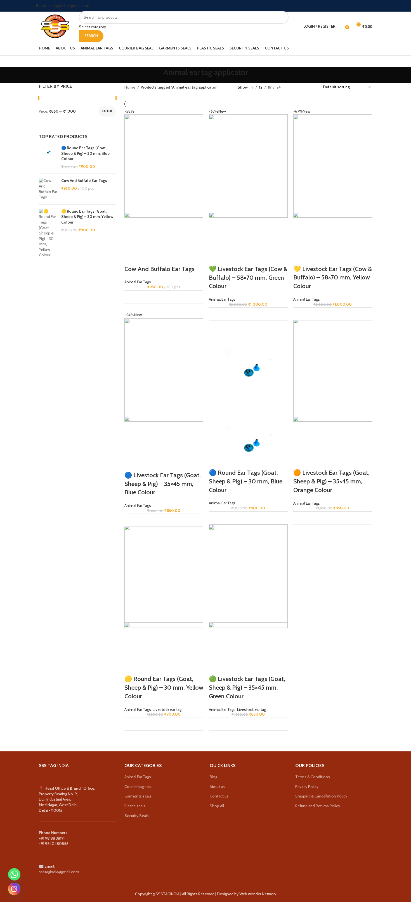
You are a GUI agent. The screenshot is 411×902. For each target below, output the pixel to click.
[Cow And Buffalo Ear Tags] (48, 189)
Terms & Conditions (312, 776)
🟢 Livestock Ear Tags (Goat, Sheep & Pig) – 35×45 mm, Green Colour (247, 687)
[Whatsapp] (14, 874)
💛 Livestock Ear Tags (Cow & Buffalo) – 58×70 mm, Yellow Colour (332, 277)
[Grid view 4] (311, 87)
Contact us (219, 796)
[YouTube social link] (372, 6)
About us (217, 786)
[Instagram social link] (365, 6)
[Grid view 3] (302, 87)
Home (130, 87)
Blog (213, 776)
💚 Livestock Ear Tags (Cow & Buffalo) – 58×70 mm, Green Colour (248, 277)
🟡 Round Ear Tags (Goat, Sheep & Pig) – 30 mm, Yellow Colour (87, 217)
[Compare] (195, 297)
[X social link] (359, 6)
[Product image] (163, 238)
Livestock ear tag (167, 709)
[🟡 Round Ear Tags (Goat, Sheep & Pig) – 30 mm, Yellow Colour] (48, 233)
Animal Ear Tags (137, 281)
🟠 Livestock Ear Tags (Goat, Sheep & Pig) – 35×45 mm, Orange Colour (331, 481)
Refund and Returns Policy (317, 805)
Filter (107, 111)
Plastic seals (134, 805)
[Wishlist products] (341, 26)
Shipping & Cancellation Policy (321, 796)
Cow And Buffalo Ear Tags (84, 180)
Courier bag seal (138, 786)
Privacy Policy (306, 786)
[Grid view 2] (293, 87)
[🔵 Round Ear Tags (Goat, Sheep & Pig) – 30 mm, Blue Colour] (48, 157)
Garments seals (138, 796)
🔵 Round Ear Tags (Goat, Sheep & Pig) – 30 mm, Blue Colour (85, 153)
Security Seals (136, 815)
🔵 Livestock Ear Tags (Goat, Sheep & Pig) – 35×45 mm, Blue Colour (162, 483)
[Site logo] (54, 26)
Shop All (217, 805)
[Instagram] (14, 889)
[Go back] (156, 75)
